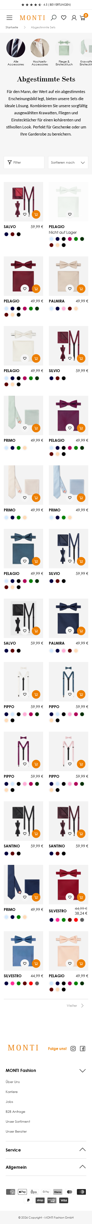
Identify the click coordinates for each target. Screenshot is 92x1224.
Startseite (12, 27)
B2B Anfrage (15, 1111)
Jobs (9, 1101)
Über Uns (13, 1082)
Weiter (72, 1005)
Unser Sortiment (18, 1121)
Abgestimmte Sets (43, 27)
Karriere (12, 1091)
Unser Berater (16, 1131)
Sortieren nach (63, 162)
